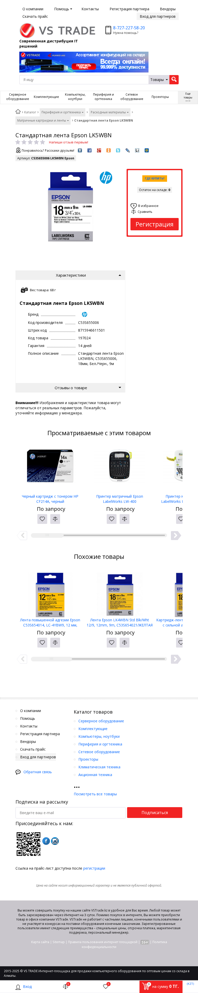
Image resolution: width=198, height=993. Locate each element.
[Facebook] (46, 841)
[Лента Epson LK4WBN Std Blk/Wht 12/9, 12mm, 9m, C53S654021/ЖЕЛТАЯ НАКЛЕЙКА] (119, 592)
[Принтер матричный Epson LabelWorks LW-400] (119, 468)
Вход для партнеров (158, 16)
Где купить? (154, 178)
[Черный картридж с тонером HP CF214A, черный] (50, 468)
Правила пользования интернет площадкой (102, 942)
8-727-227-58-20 (129, 28)
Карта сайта (40, 942)
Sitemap (59, 942)
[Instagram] (55, 841)
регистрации (94, 868)
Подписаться (155, 812)
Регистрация (155, 224)
